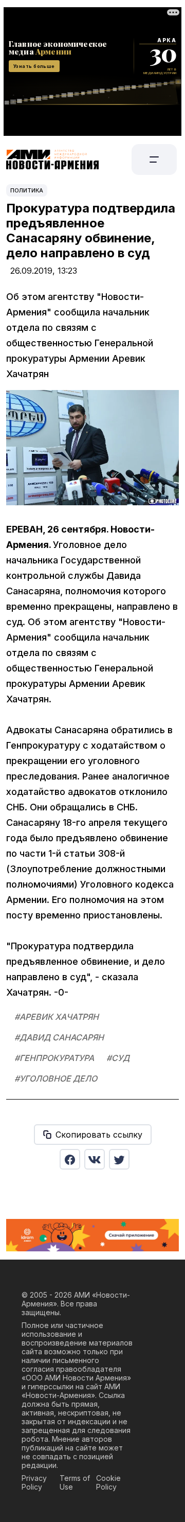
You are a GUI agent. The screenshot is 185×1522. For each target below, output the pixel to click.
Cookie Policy (108, 1482)
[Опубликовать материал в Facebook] (70, 1159)
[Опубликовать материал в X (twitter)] (119, 1159)
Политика (26, 190)
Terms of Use (75, 1482)
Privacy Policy (34, 1482)
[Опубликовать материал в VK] (94, 1159)
